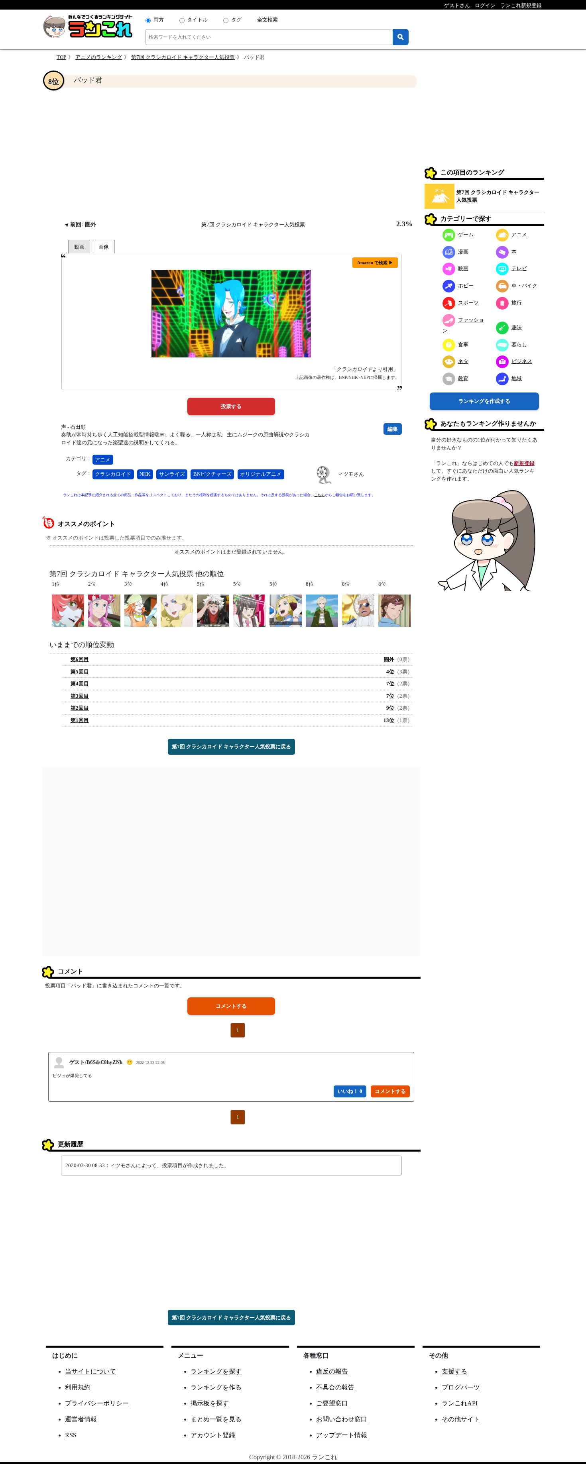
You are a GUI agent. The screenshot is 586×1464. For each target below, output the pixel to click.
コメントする (231, 1006)
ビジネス (521, 361)
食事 (463, 344)
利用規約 (77, 1387)
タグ (236, 20)
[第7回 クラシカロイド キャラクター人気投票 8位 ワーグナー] (322, 610)
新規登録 (524, 463)
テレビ (519, 268)
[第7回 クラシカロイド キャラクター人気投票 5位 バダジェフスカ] (249, 610)
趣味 (516, 327)
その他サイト (461, 1419)
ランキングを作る (216, 1387)
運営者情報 (81, 1419)
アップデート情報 (341, 1435)
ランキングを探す (216, 1371)
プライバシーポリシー (97, 1403)
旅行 (516, 303)
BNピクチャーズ (212, 474)
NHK (145, 474)
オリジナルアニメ (260, 474)
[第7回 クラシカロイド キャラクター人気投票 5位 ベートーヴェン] (213, 610)
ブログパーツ (461, 1387)
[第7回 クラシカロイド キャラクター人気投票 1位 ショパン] (68, 610)
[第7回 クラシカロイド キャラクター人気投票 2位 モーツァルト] (104, 610)
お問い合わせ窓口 (341, 1419)
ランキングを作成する (484, 401)
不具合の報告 (335, 1387)
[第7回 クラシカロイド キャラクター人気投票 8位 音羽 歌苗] (394, 610)
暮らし (519, 344)
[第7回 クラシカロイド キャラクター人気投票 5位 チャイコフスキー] (285, 610)
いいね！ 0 (350, 1091)
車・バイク (524, 285)
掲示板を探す (210, 1403)
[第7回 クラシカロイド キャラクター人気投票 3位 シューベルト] (140, 610)
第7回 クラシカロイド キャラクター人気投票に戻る (231, 747)
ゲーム (466, 234)
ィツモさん (351, 474)
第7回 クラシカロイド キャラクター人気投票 (183, 57)
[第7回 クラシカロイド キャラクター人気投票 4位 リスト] (177, 610)
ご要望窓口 (332, 1403)
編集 (392, 429)
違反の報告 (332, 1371)
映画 (463, 268)
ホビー (466, 285)
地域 (516, 378)
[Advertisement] (231, 154)
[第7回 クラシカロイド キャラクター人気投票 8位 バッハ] (358, 610)
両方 (158, 20)
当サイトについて (90, 1371)
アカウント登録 (213, 1435)
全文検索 (267, 20)
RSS (71, 1435)
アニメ (102, 460)
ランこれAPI (460, 1403)
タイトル (197, 20)
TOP (61, 57)
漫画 (463, 252)
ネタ (463, 361)
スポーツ (468, 303)
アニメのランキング (98, 57)
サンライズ (172, 474)
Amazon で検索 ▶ (375, 262)
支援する (454, 1371)
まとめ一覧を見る (216, 1419)
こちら (319, 495)
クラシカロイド (113, 474)
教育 (463, 378)
